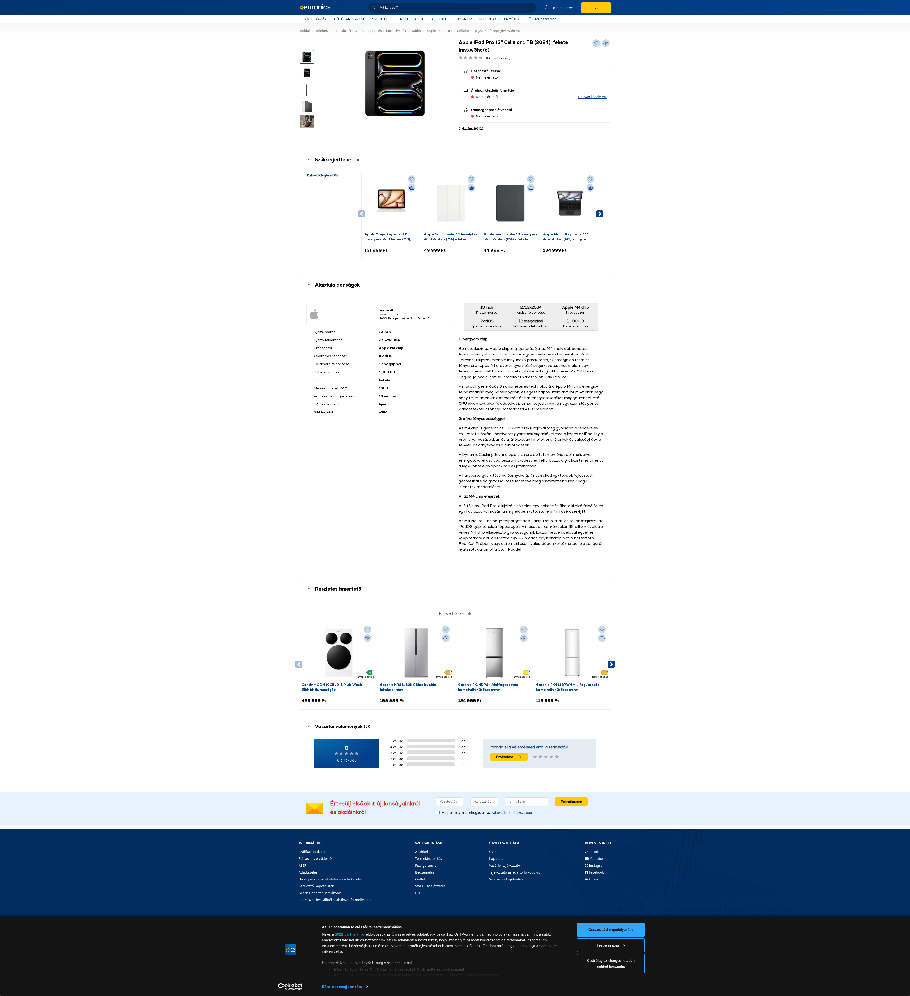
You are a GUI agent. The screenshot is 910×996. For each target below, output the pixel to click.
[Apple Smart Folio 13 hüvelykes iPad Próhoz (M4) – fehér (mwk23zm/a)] (451, 203)
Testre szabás (608, 945)
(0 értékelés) (498, 58)
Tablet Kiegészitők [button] (322, 175)
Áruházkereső (545, 19)
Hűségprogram (349, 19)
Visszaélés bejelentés (506, 879)
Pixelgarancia (426, 865)
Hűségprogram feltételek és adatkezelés (331, 879)
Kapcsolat (497, 858)
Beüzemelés (424, 872)
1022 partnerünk (349, 934)
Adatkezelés (308, 872)
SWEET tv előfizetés (430, 886)
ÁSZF (302, 865)
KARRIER (464, 19)
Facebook (596, 872)
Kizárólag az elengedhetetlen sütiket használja (611, 963)
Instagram (596, 865)
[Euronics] (318, 7)
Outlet (420, 879)
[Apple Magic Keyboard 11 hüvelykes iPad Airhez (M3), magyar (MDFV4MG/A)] (391, 203)
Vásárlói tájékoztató (504, 865)
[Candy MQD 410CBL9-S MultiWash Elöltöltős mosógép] (338, 653)
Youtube (596, 858)
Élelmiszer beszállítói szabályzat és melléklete (335, 899)
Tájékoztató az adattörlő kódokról (515, 872)
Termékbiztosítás (428, 858)
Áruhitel (379, 19)
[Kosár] (596, 7)
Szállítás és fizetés (313, 851)
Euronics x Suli (410, 19)
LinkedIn (595, 879)
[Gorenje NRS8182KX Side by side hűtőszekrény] (416, 653)
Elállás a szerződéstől (315, 858)
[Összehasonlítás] (411, 188)
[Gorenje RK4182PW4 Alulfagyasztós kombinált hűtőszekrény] (572, 653)
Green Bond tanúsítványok (320, 893)
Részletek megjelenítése (342, 987)
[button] (592, 96)
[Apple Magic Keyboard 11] (570, 203)
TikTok (593, 851)
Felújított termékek (499, 19)
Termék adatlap (365, 676)
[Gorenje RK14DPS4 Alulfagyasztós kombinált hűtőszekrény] (494, 653)
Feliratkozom (571, 801)
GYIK (493, 851)
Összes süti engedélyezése (610, 930)
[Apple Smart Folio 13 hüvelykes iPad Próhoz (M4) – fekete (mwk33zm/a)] (510, 203)
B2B (418, 893)
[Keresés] (531, 8)
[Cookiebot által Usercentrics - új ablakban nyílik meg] (290, 986)
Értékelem (504, 757)
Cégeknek (441, 19)
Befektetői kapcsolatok (316, 886)
